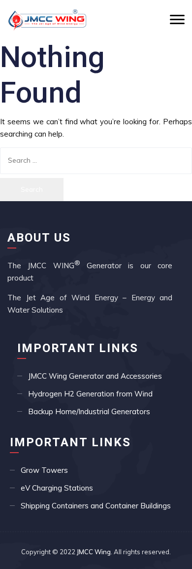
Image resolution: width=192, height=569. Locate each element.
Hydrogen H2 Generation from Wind (90, 393)
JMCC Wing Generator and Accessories (95, 376)
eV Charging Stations (57, 488)
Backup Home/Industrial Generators (89, 411)
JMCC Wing (94, 552)
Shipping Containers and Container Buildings (96, 505)
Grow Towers (44, 470)
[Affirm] (47, 19)
